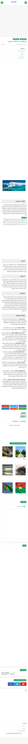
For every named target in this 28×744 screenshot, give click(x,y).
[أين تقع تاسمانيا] (7, 451)
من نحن (23, 726)
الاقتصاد (22, 56)
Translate (12, 674)
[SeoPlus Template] (21, 733)
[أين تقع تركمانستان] (7, 487)
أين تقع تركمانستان (9, 493)
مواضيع (14, 2)
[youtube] (23, 684)
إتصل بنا (23, 728)
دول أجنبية (16, 39)
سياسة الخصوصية (21, 730)
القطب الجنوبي (21, 51)
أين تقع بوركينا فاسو (21, 493)
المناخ (22, 52)
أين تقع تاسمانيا (9, 457)
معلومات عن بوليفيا (8, 475)
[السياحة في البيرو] (20, 469)
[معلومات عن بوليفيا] (7, 469)
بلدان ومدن (23, 39)
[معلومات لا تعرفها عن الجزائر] (20, 451)
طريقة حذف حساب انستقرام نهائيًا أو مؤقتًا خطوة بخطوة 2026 (13, 224)
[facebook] (11, 684)
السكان (22, 54)
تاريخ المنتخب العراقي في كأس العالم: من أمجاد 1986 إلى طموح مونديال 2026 (13, 222)
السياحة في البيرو (22, 475)
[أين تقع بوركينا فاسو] (20, 487)
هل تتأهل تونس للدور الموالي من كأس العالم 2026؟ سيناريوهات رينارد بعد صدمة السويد (13, 219)
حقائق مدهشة (21, 58)
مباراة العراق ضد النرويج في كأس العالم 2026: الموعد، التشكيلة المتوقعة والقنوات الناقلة (13, 221)
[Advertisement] (14, 22)
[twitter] (17, 684)
